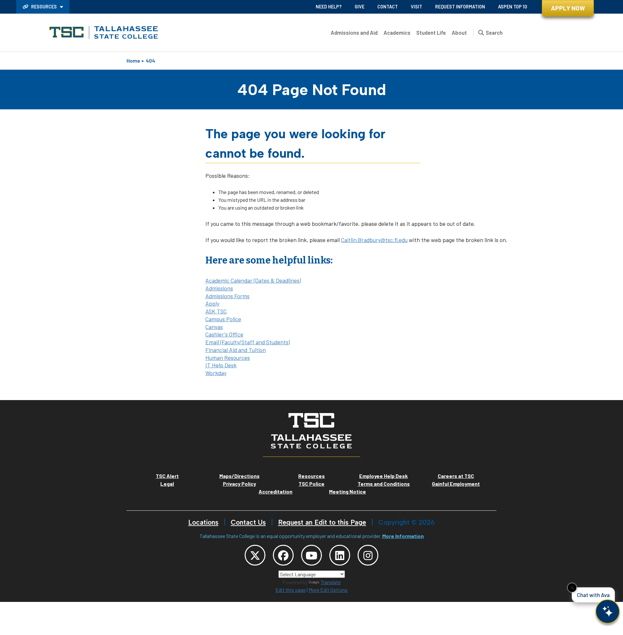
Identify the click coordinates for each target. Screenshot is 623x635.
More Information (403, 536)
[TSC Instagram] (368, 555)
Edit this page (290, 590)
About (459, 32)
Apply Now (568, 8)
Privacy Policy (239, 484)
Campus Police (223, 319)
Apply (212, 303)
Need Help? (329, 6)
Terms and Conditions (384, 484)
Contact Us (248, 522)
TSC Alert (167, 476)
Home (133, 60)
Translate (331, 582)
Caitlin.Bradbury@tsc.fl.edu (374, 239)
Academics (397, 32)
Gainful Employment (456, 484)
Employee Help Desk (383, 476)
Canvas (214, 326)
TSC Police (311, 484)
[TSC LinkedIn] (339, 555)
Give (359, 6)
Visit (416, 6)
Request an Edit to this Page (322, 522)
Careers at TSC (456, 476)
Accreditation (275, 491)
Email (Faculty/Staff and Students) (247, 342)
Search (494, 32)
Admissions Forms (227, 295)
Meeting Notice (347, 491)
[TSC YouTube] (311, 555)
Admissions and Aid (354, 32)
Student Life (431, 32)
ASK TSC (216, 311)
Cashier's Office (224, 334)
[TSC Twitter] (255, 555)
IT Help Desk (221, 365)
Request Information (460, 6)
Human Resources (227, 357)
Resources (44, 6)
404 (150, 60)
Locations (203, 522)
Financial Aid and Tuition (235, 349)
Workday (215, 372)
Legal (167, 484)
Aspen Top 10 (512, 6)
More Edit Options (328, 590)
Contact (387, 6)
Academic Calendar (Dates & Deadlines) (253, 280)
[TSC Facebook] (283, 555)
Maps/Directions (239, 476)
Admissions (219, 288)
